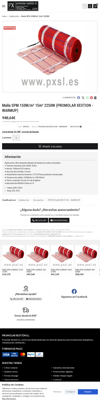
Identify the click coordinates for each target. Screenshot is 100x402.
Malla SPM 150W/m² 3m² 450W (12, 271)
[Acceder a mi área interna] (90, 6)
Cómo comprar (11, 367)
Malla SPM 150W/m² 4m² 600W (60, 271)
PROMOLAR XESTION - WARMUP (46, 234)
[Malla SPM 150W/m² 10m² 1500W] (86, 256)
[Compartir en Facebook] (78, 97)
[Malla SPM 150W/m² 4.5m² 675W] (38, 256)
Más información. (9, 399)
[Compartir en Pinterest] (91, 97)
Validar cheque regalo (62, 375)
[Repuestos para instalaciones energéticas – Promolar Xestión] (23, 6)
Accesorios (19, 234)
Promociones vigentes (63, 371)
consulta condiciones (26, 319)
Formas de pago (11, 375)
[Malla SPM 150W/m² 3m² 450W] (13, 256)
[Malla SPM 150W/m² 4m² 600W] (62, 256)
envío (13, 121)
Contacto (57, 379)
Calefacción (6, 234)
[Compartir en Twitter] (83, 97)
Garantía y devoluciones (63, 367)
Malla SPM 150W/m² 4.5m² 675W (37, 271)
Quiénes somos (11, 371)
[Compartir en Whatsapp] (87, 97)
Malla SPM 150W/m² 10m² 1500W (85, 271)
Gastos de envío (11, 379)
